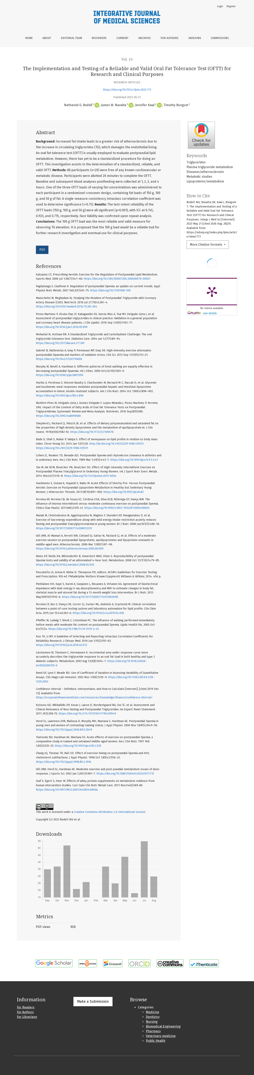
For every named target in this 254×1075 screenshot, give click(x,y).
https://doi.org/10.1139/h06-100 (110, 290)
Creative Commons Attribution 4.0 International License (109, 812)
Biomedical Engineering (163, 1026)
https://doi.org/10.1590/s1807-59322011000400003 (116, 508)
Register (231, 6)
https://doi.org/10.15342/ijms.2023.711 (127, 89)
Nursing (152, 1022)
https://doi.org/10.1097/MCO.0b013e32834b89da (67, 789)
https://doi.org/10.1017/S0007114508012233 (64, 528)
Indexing (194, 38)
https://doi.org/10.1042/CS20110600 (59, 359)
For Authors (169, 38)
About (46, 38)
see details (210, 313)
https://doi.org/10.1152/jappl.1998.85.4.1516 (63, 762)
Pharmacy (153, 1031)
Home (29, 38)
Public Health (155, 1041)
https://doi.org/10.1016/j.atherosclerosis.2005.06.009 (69, 548)
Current (122, 38)
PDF (42, 250)
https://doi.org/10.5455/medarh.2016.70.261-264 (66, 306)
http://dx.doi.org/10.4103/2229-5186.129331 (116, 443)
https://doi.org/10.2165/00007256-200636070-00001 (117, 278)
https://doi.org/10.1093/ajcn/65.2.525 (78, 745)
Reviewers (99, 38)
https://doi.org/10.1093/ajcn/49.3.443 (134, 459)
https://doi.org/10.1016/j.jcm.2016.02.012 (61, 645)
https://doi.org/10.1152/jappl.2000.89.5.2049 (64, 729)
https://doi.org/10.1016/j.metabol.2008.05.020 (65, 564)
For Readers (26, 1007)
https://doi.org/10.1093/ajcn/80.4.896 (60, 395)
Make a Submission (93, 1001)
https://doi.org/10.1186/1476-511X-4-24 (73, 629)
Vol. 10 (127, 59)
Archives (144, 38)
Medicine (152, 1012)
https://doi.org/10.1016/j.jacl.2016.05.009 (62, 327)
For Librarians (27, 1017)
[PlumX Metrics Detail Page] (212, 291)
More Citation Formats (206, 244)
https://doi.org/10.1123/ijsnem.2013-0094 (90, 476)
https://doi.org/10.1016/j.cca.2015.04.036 (98, 613)
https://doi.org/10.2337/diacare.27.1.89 (60, 343)
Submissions (220, 38)
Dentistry (153, 1017)
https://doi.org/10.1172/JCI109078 (92, 432)
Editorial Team (71, 38)
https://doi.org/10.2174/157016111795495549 (87, 713)
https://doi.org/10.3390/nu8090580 (58, 416)
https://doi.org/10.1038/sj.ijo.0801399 (59, 375)
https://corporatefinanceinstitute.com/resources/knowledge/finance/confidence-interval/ (94, 697)
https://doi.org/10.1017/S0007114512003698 (90, 597)
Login (220, 6)
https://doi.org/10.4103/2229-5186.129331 (62, 448)
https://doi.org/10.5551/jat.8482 (123, 492)
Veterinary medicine (161, 1036)
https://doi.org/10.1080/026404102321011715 (125, 773)
